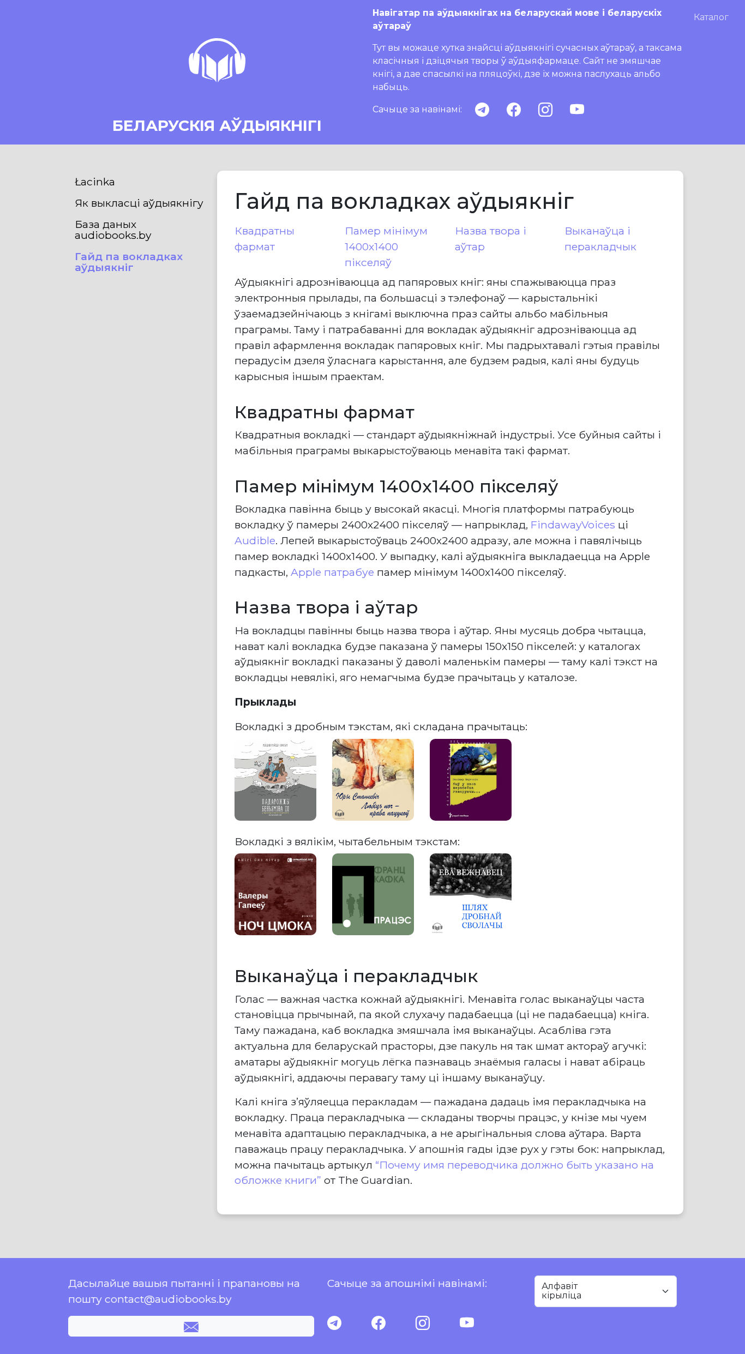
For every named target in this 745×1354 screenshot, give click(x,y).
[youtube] (577, 110)
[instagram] (545, 110)
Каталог (711, 17)
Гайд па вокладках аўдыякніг (129, 262)
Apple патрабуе (332, 572)
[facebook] (514, 110)
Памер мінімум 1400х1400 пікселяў (386, 246)
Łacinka (95, 181)
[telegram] (482, 110)
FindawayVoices (573, 524)
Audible (255, 540)
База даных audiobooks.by (113, 230)
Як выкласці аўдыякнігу (139, 202)
